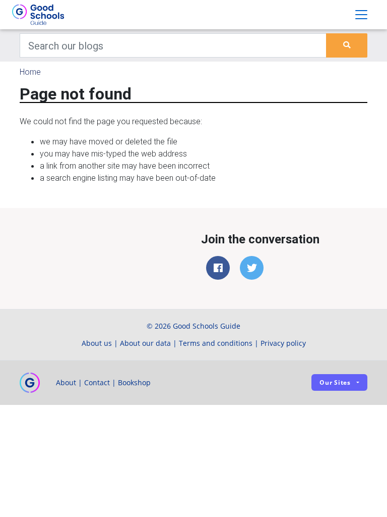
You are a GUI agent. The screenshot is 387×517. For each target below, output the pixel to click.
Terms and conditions (215, 343)
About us (97, 343)
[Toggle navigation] (361, 14)
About (66, 382)
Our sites (335, 382)
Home (30, 72)
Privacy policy (283, 343)
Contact (97, 382)
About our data (145, 343)
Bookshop (134, 382)
